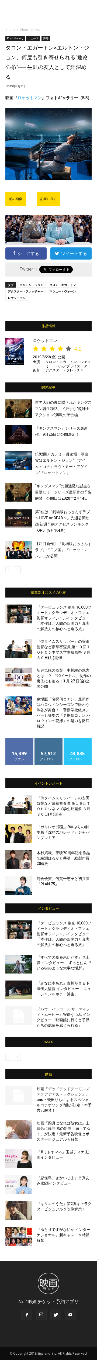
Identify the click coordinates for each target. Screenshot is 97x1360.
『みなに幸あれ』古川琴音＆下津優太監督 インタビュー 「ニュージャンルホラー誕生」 (64, 988)
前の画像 (15, 199)
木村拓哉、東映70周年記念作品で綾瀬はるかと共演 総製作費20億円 (63, 858)
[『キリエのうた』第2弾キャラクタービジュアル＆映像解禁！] (18, 1210)
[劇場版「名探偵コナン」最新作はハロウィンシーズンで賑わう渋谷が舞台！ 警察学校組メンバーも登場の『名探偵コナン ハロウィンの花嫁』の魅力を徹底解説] (18, 705)
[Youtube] (70, 1315)
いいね (19, 740)
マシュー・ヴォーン (62, 291)
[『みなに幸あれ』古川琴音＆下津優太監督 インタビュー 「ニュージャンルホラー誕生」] (18, 990)
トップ (10, 29)
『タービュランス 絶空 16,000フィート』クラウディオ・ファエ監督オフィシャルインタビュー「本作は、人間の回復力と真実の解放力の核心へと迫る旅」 (64, 618)
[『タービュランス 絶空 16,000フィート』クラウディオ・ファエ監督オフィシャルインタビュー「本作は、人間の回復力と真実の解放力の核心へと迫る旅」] (18, 614)
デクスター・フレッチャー (25, 291)
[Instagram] (41, 1315)
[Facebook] (26, 1315)
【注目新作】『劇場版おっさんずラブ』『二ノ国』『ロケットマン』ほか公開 (63, 549)
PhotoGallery (30, 29)
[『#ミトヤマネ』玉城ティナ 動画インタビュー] (18, 1158)
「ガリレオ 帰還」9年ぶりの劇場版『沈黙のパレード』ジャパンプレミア (63, 832)
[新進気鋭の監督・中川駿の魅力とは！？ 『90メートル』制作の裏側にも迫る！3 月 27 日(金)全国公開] (18, 677)
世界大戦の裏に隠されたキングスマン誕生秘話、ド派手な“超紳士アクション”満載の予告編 (63, 408)
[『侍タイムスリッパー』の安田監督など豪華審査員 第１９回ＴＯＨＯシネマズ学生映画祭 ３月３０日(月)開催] (18, 648)
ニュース (33, 38)
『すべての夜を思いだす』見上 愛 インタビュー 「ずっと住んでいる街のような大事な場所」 (64, 962)
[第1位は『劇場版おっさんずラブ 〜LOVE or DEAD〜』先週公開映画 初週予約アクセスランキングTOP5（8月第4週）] (18, 518)
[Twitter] (55, 1315)
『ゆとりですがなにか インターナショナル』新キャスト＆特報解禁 (63, 1234)
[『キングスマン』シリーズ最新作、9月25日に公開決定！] (18, 434)
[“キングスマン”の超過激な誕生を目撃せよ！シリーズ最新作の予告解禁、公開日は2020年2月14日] (18, 492)
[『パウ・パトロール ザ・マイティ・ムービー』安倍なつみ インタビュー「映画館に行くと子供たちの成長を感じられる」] (18, 1015)
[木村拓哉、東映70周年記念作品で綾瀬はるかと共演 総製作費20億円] (18, 859)
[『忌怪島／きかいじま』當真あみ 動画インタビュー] (18, 1184)
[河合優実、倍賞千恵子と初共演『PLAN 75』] (18, 885)
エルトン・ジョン (31, 285)
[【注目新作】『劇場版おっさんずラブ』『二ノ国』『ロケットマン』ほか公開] (18, 550)
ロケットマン (30, 97)
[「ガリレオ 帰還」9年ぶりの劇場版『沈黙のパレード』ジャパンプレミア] (18, 833)
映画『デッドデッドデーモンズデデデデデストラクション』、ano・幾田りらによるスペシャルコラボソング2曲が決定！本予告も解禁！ (64, 1100)
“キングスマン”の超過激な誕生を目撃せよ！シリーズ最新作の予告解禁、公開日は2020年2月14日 (63, 492)
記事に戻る (48, 199)
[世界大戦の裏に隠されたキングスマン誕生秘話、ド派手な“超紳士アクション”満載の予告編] (18, 408)
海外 (45, 38)
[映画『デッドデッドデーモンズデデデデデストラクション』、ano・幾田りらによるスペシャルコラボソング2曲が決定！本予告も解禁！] (18, 1095)
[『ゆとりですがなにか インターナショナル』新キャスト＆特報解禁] (18, 1236)
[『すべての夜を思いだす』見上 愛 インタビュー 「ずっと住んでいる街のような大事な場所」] (18, 964)
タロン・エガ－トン (62, 285)
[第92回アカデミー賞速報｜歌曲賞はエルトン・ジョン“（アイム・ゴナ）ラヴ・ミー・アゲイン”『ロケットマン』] (18, 460)
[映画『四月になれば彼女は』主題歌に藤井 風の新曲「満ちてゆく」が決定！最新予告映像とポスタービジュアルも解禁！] (18, 1129)
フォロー (48, 740)
